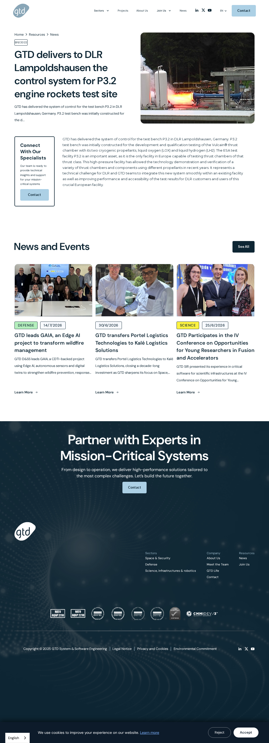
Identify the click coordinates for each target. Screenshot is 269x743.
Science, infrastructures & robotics (170, 571)
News (243, 558)
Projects (123, 10)
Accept (246, 732)
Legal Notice (122, 649)
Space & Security (157, 558)
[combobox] (17, 738)
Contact (34, 195)
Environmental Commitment (195, 649)
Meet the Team (218, 564)
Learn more (149, 732)
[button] (101, 11)
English (13, 738)
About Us (213, 558)
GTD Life (213, 571)
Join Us (244, 564)
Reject (219, 732)
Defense (151, 564)
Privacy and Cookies (152, 649)
